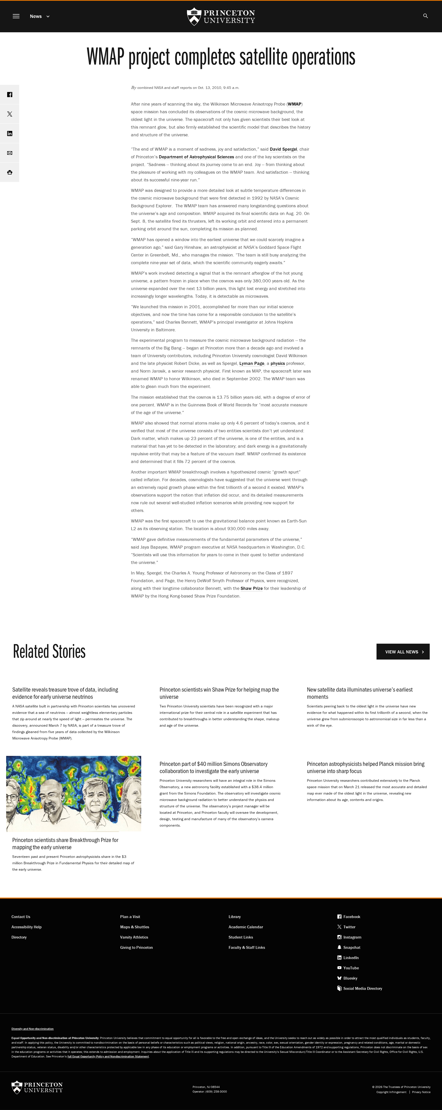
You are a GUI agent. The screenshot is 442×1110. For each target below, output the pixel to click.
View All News (401, 652)
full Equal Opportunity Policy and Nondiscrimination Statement (108, 1056)
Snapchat (352, 947)
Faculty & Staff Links (247, 947)
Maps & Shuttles (134, 926)
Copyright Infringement (391, 1092)
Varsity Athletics (134, 937)
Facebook (352, 916)
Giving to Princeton (136, 947)
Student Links (241, 937)
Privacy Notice (421, 1092)
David (283, 149)
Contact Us (21, 916)
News (36, 16)
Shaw (252, 588)
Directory (19, 937)
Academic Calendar (246, 926)
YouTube (351, 967)
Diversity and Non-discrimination (33, 1029)
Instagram (352, 937)
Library (235, 916)
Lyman (251, 363)
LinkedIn (351, 957)
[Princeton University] (37, 1089)
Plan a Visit (130, 916)
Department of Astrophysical (196, 157)
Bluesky (350, 978)
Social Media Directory (363, 988)
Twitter (349, 926)
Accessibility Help (27, 926)
